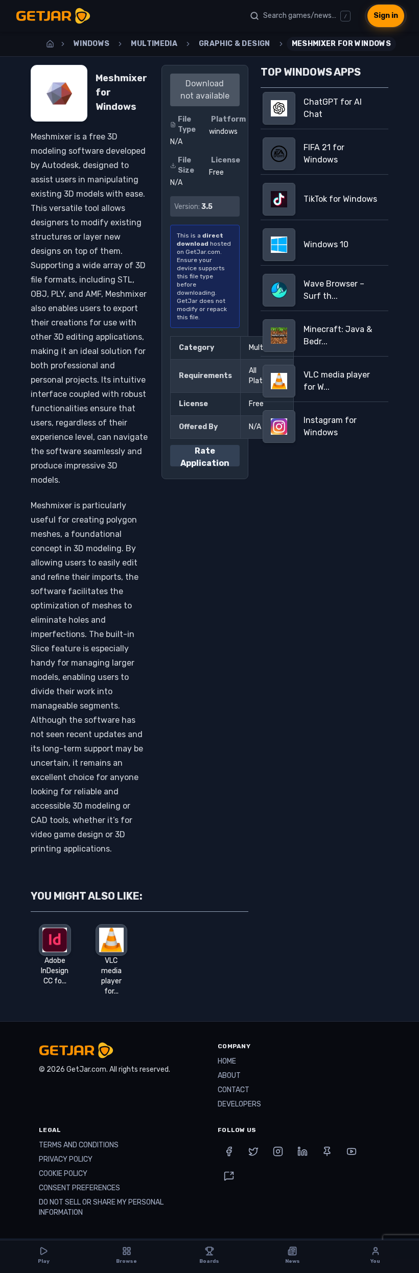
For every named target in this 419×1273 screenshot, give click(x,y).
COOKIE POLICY (63, 1173)
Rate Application (204, 456)
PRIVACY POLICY (65, 1159)
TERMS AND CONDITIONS (79, 1145)
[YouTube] (351, 1151)
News (292, 1261)
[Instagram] (278, 1151)
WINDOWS (91, 43)
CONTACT (233, 1090)
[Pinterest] (327, 1151)
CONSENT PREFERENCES (79, 1188)
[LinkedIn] (302, 1151)
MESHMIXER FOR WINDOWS (341, 43)
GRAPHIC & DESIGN (234, 43)
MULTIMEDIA (154, 43)
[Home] (50, 44)
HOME (227, 1061)
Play (44, 1261)
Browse (126, 1261)
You (375, 1261)
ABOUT (229, 1075)
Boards (209, 1261)
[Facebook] (229, 1151)
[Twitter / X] (253, 1151)
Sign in (386, 15)
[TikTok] (229, 1176)
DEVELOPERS (239, 1104)
